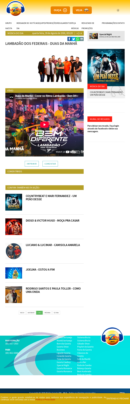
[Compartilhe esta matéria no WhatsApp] (78, 39)
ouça (57, 10)
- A (77, 33)
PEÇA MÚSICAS (75, 26)
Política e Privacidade (45, 400)
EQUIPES (42, 23)
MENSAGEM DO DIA (23, 26)
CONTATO (120, 23)
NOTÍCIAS (34, 23)
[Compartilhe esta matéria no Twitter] (73, 39)
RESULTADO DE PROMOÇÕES (88, 26)
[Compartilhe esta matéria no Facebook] (69, 39)
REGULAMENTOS (64, 23)
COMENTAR (50, 163)
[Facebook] (118, 10)
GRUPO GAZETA (8, 26)
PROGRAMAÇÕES (109, 23)
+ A (80, 33)
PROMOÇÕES (51, 23)
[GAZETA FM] (20, 8)
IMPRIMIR (32, 163)
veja (79, 10)
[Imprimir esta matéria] (82, 39)
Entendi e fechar (118, 398)
